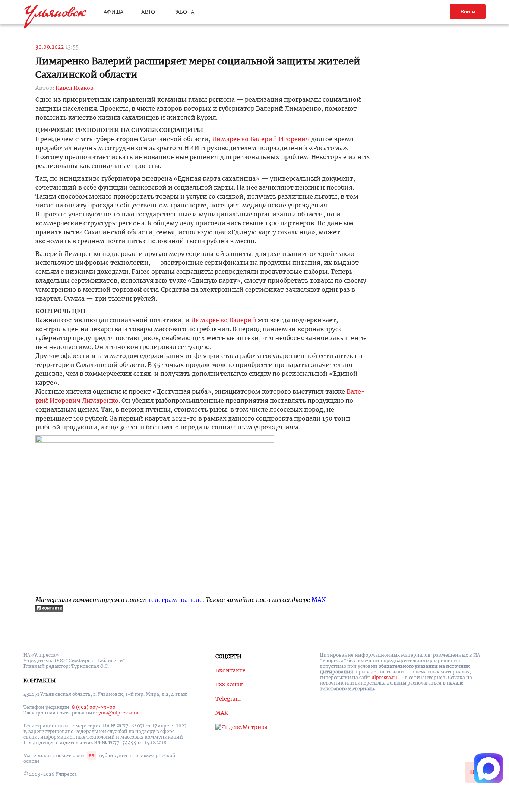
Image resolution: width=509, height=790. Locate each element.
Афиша (113, 12)
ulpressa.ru (384, 677)
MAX (319, 599)
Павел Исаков (75, 88)
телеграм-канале (175, 599)
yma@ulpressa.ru (118, 713)
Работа (184, 12)
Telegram (228, 698)
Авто (148, 12)
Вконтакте (230, 670)
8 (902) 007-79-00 (94, 707)
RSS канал (229, 684)
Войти (468, 12)
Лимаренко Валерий (223, 320)
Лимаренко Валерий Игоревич (261, 139)
